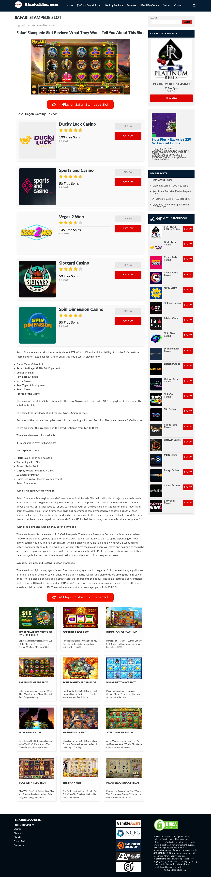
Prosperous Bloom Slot (122, 783)
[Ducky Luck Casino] (37, 140)
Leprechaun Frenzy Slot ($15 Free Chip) (35, 633)
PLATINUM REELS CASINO (171, 84)
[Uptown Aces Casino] (156, 384)
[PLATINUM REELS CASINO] (171, 59)
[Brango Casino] (156, 475)
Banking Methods (114, 5)
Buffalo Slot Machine (121, 632)
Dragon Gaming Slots (45, 25)
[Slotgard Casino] (37, 279)
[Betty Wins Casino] (156, 506)
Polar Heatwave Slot (121, 682)
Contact (178, 5)
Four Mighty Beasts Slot (79, 682)
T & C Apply (64, 141)
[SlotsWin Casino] (156, 445)
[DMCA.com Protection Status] (165, 831)
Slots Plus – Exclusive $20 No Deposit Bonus (171, 192)
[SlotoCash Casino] (156, 399)
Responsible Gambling (24, 825)
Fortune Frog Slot (76, 632)
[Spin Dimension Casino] (37, 325)
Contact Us (19, 845)
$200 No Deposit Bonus (89, 5)
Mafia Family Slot (75, 732)
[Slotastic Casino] (156, 369)
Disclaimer (19, 837)
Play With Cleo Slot (32, 783)
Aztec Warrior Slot (119, 732)
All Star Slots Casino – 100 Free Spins (171, 199)
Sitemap (17, 829)
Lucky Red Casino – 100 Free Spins (170, 186)
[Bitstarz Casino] (156, 323)
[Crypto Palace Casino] (156, 278)
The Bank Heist (73, 783)
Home (70, 5)
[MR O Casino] (156, 460)
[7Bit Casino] (156, 414)
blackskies (25, 25)
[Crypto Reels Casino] (156, 262)
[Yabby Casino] (156, 293)
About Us (18, 833)
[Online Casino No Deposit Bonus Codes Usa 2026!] (37, 4)
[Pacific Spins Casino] (156, 430)
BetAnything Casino (162, 180)
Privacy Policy (20, 841)
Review (128, 126)
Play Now (128, 136)
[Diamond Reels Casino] (156, 354)
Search (153, 18)
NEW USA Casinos (149, 5)
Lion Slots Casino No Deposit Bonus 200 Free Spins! (170, 206)
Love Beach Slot (30, 732)
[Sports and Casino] (37, 186)
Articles (166, 5)
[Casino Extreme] (156, 490)
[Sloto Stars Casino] (156, 338)
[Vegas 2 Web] (37, 233)
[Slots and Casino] (156, 308)
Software (131, 5)
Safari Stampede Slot (33, 682)
